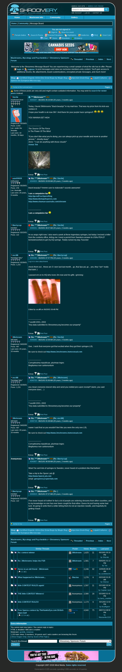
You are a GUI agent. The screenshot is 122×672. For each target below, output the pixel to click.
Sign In (54, 32)
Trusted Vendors (55, 35)
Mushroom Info (36, 17)
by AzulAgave (104, 607)
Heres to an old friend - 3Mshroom (33, 569)
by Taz (104, 565)
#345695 (33, 340)
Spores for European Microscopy (26, 81)
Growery (78, 38)
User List (107, 35)
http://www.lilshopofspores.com (42, 199)
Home (17, 17)
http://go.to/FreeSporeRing (40, 196)
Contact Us (97, 12)
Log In (87, 12)
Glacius (75, 577)
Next (108, 59)
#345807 (33, 461)
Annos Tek (33, 145)
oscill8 (60, 418)
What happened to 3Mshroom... (32, 577)
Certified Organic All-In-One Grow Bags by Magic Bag (43, 78)
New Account (77, 12)
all (24, 572)
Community (55, 17)
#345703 (33, 380)
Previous (89, 59)
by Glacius (105, 582)
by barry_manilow (105, 598)
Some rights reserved (76, 665)
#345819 (33, 494)
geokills (22, 632)
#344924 (33, 181)
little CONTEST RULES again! (31, 585)
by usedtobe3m (105, 574)
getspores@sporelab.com (46, 479)
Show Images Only (19, 637)
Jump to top (17, 524)
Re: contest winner (26, 553)
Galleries (85, 35)
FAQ (96, 35)
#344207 (33, 100)
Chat (45, 38)
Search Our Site (78, 6)
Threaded (77, 59)
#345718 (33, 421)
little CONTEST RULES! (28, 602)
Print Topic (44, 637)
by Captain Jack (104, 590)
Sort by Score (33, 637)
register (31, 69)
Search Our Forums (95, 6)
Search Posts (37, 35)
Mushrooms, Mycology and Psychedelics (29, 58)
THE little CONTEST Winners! (31, 594)
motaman (30, 632)
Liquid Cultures (100, 78)
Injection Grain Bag (80, 78)
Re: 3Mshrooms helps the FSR (31, 561)
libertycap (61, 255)
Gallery (74, 17)
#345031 (33, 228)
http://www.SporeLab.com (39, 476)
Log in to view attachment (38, 261)
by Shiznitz (105, 557)
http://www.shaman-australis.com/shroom (47, 202)
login (19, 69)
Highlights (71, 35)
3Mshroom (62, 378)
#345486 (33, 258)
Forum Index (20, 35)
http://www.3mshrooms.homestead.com (64, 352)
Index (100, 59)
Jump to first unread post (22, 87)
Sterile (60, 178)
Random (66, 38)
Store (54, 38)
